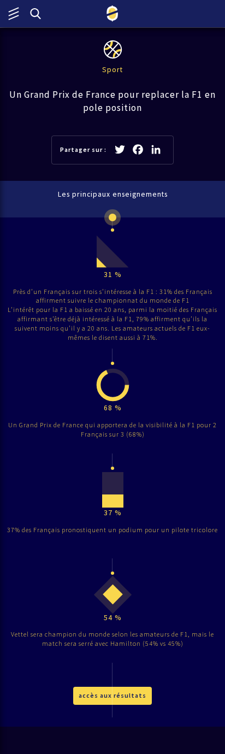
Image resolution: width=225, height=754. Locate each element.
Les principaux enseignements (113, 194)
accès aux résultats (112, 695)
